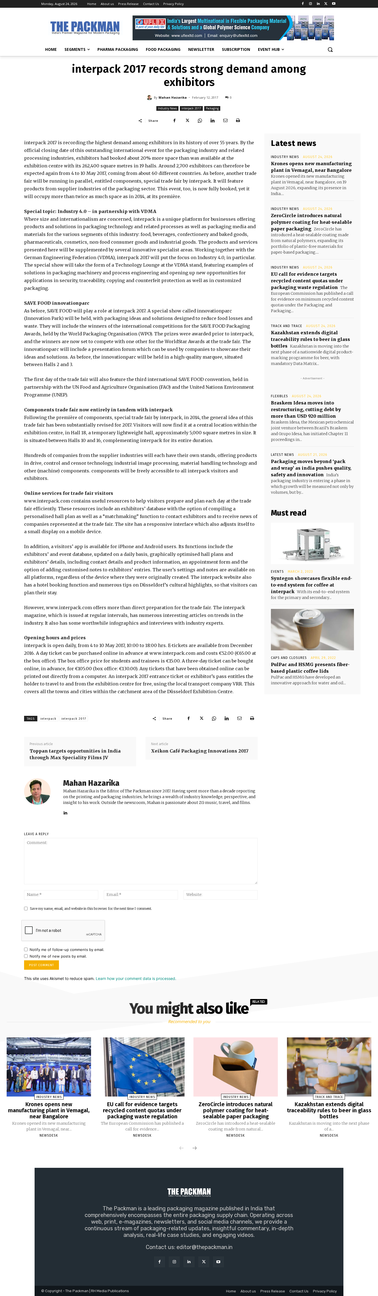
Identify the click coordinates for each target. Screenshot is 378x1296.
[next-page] (194, 1148)
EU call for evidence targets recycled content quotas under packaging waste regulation (307, 280)
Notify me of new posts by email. (58, 956)
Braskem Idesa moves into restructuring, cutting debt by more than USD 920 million (306, 409)
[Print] (238, 120)
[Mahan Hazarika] (150, 97)
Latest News (282, 454)
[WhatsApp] (199, 120)
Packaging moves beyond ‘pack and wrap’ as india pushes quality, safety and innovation (311, 468)
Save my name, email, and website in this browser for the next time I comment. (91, 908)
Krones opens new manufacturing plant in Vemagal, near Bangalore (49, 1110)
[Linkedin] (318, 4)
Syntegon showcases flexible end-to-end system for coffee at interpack (311, 584)
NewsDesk (49, 1135)
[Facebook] (303, 4)
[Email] (225, 120)
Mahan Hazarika (173, 97)
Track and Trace (286, 326)
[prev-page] (181, 1148)
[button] (330, 49)
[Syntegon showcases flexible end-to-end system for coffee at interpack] (312, 543)
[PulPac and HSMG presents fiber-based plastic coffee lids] (312, 629)
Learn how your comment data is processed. (136, 978)
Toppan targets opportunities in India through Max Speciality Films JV (75, 754)
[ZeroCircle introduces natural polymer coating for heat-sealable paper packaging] (235, 1067)
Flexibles (279, 396)
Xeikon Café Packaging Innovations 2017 (199, 751)
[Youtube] (333, 4)
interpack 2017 (191, 108)
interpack (48, 719)
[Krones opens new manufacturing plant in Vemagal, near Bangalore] (49, 1067)
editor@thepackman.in (204, 1247)
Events (277, 571)
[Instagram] (310, 4)
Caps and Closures (289, 657)
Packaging (212, 108)
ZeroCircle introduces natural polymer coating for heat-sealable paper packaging (311, 222)
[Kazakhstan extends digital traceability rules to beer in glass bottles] (329, 1067)
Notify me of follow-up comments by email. (67, 949)
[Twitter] (326, 4)
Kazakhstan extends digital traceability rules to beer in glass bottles (310, 339)
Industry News (167, 108)
